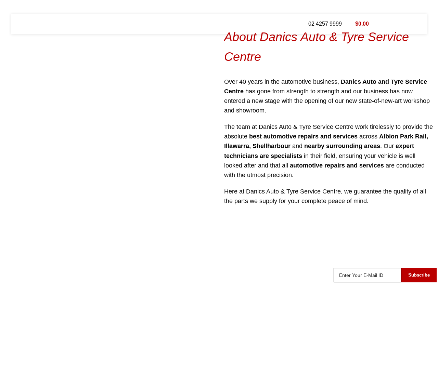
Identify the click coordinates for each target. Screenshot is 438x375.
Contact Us (237, 314)
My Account (238, 262)
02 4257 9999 (325, 24)
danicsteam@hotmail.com (47, 303)
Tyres (121, 262)
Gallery (123, 301)
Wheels (124, 250)
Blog (229, 301)
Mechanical (129, 275)
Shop (230, 250)
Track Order (238, 275)
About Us (235, 288)
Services (125, 288)
